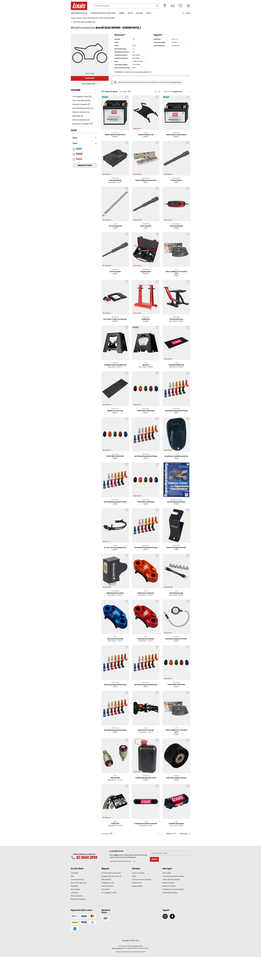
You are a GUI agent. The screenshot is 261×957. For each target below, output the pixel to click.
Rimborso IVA (137, 883)
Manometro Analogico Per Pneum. (176, 639)
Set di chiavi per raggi (176, 593)
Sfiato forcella (115, 778)
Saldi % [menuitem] (121, 13)
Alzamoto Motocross (176, 319)
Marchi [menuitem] (130, 13)
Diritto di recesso (169, 883)
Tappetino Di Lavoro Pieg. (115, 410)
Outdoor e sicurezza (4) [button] (80, 112)
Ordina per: (167, 92)
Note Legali (167, 873)
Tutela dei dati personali (171, 880)
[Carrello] (188, 5)
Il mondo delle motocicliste (111, 873)
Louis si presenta (138, 873)
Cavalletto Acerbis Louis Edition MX (115, 365)
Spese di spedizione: (117, 948)
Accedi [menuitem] (187, 13)
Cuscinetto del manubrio (176, 823)
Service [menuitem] (148, 13)
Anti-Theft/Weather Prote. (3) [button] (82, 108)
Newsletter (74, 886)
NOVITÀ (79, 149)
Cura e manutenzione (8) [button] (81, 100)
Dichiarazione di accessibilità (173, 889)
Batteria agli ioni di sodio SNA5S (176, 134)
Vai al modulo (177, 82)
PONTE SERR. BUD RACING (145, 410)
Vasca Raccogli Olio (115, 180)
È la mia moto (89, 78)
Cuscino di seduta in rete (145, 134)
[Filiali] (165, 5)
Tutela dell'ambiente (170, 893)
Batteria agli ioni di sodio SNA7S (115, 134)
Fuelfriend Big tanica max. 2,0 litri (145, 778)
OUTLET (79, 159)
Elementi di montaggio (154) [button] (82, 124)
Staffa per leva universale (146, 593)
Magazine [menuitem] (139, 13)
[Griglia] (155, 91)
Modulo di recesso (169, 886)
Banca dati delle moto (79, 883)
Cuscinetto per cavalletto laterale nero (176, 456)
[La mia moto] (173, 5)
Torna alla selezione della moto (83, 22)
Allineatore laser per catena (115, 593)
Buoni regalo (75, 889)
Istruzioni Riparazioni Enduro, (176, 502)
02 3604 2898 (86, 857)
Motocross (145, 365)
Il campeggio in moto (109, 893)
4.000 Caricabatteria (176, 226)
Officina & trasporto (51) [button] (81, 120)
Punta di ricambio (176, 180)
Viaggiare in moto (107, 883)
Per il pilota (105, 889)
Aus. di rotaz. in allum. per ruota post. (115, 319)
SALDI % (79, 154)
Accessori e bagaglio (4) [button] (81, 104)
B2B (72, 876)
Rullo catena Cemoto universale (176, 778)
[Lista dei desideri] (180, 5)
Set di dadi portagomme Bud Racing (176, 410)
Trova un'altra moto (88, 83)
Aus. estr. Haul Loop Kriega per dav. (115, 547)
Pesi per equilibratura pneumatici (145, 180)
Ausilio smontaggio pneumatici (176, 547)
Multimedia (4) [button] (77, 116)
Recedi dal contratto (78, 899)
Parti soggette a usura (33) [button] (82, 97)
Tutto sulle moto (107, 886)
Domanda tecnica (77, 880)
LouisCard (74, 893)
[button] (157, 5)
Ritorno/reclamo (77, 896)
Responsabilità (137, 886)
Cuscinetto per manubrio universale (146, 823)
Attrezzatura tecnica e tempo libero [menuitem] (103, 13)
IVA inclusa (136, 946)
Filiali (134, 876)
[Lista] (159, 91)
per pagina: (124, 92)
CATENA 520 (115, 823)
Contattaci (74, 873)
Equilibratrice (146, 319)
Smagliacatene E (145, 271)
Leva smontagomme (115, 226)
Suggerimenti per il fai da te (111, 876)
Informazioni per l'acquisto (141, 880)
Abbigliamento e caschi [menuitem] (79, 13)
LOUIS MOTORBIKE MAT (176, 365)
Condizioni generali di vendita (173, 876)
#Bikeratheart (106, 880)
